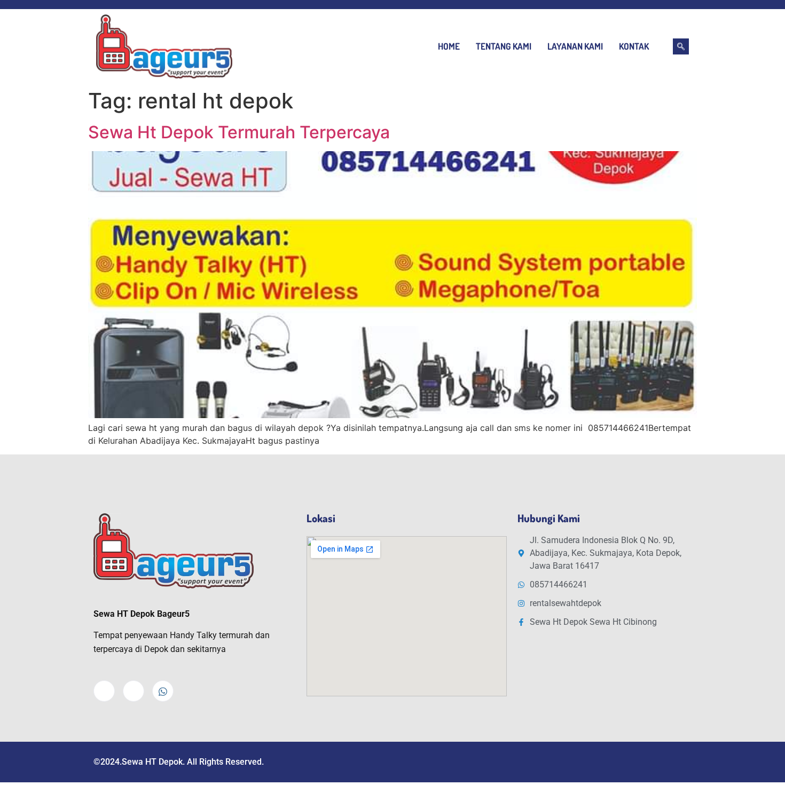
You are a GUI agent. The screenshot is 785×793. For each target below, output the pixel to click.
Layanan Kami (575, 46)
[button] (681, 46)
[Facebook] (104, 691)
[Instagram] (133, 691)
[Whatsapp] (163, 691)
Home (449, 46)
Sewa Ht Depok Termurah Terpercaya (239, 132)
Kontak (634, 46)
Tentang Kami (503, 46)
